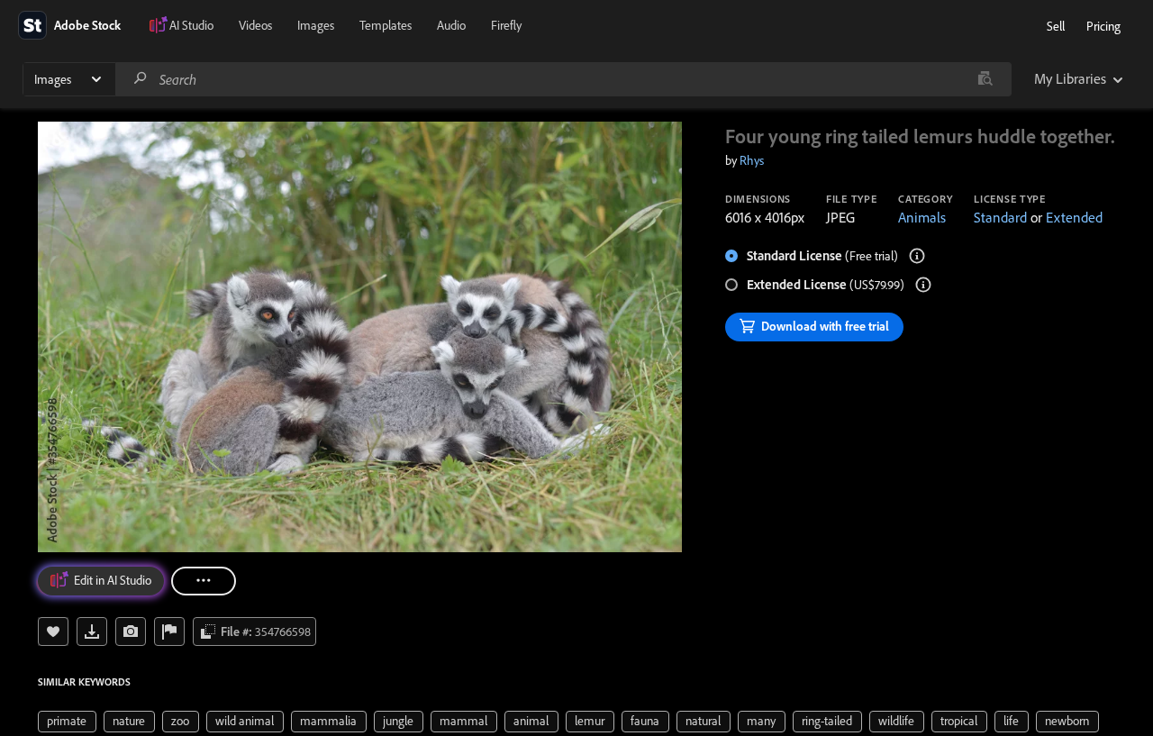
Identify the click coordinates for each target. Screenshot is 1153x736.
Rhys (752, 160)
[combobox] (563, 79)
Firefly (506, 25)
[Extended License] (923, 284)
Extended (1074, 217)
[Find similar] (985, 79)
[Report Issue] (169, 631)
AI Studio (191, 25)
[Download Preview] (92, 631)
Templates (385, 25)
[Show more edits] (203, 581)
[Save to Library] (53, 631)
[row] (67, 721)
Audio (451, 25)
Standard (1000, 217)
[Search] (140, 78)
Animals (922, 217)
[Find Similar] (130, 631)
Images (315, 25)
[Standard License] (917, 255)
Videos (255, 25)
